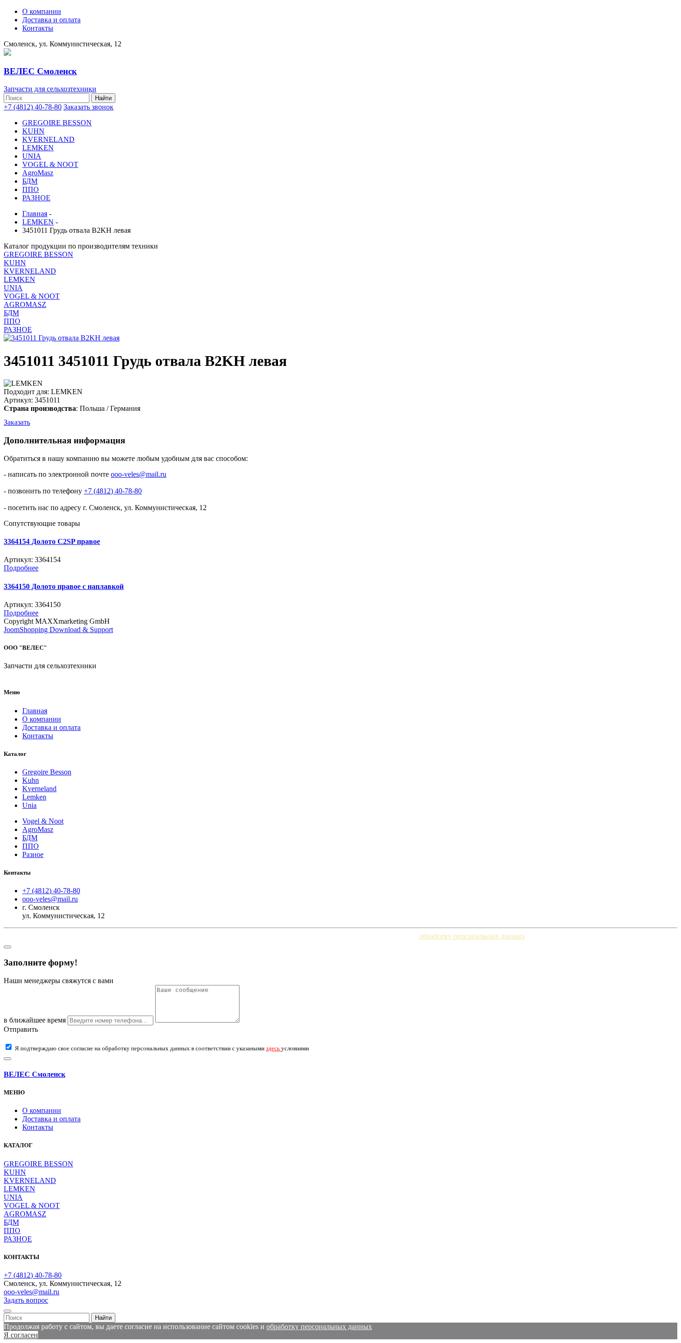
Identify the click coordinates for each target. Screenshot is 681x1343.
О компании (41, 11)
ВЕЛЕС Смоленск (34, 1074)
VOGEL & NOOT (50, 164)
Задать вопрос (26, 1300)
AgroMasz (37, 173)
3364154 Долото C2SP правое (52, 541)
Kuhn (30, 780)
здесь (273, 1048)
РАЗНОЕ (36, 198)
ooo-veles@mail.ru (138, 474)
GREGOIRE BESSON (57, 123)
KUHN (33, 131)
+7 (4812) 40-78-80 (33, 107)
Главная (34, 711)
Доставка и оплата (51, 20)
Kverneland (39, 789)
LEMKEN (38, 148)
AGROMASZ (25, 304)
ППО (30, 189)
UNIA (31, 156)
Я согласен (21, 1335)
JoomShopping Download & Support (58, 629)
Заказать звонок (88, 107)
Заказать (17, 422)
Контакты (37, 28)
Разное (33, 854)
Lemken (34, 797)
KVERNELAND (48, 139)
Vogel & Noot (42, 821)
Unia (29, 805)
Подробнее (21, 568)
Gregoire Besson (46, 772)
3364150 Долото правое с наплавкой (64, 586)
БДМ (30, 181)
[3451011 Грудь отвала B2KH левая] (62, 338)
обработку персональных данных (472, 936)
